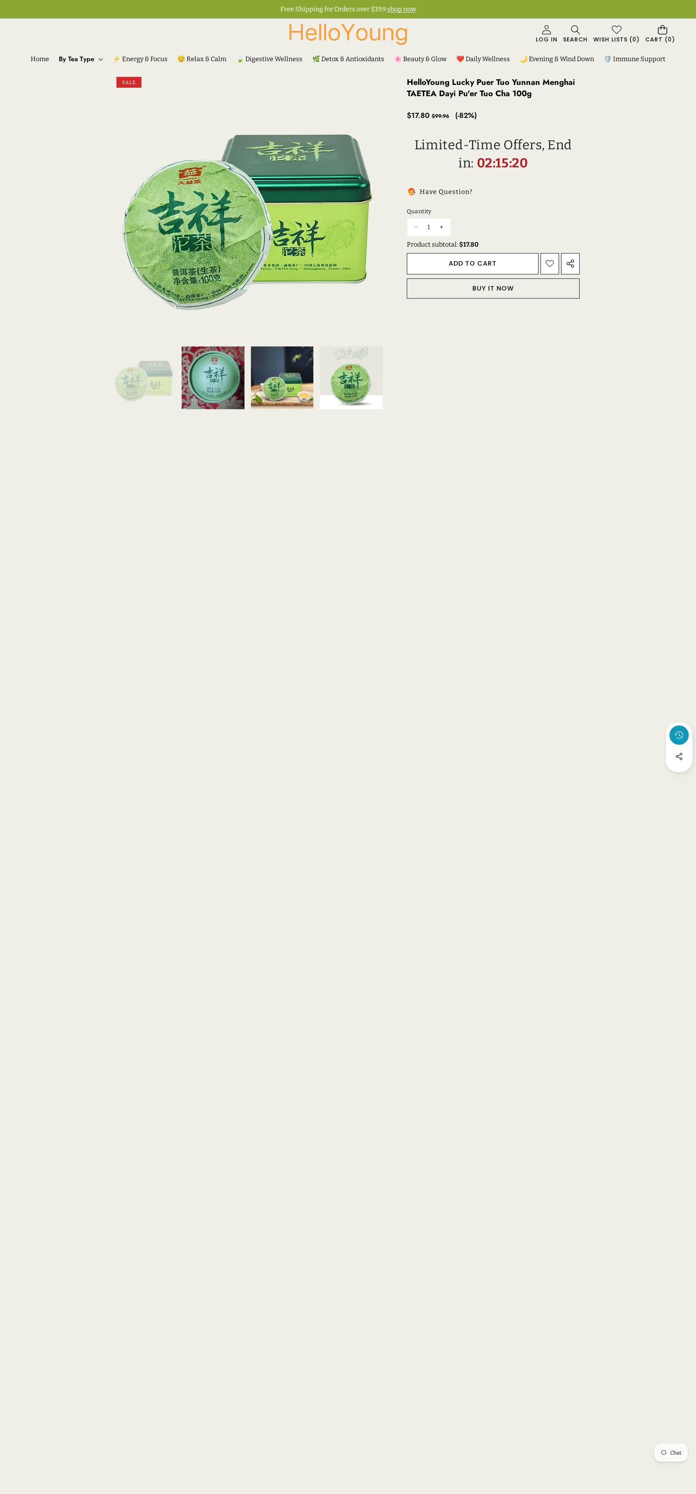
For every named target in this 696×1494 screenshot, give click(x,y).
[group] (143, 377)
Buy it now (493, 288)
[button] (575, 34)
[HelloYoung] (348, 34)
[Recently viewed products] (679, 735)
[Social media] (679, 756)
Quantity (419, 211)
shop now (401, 9)
